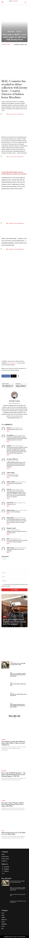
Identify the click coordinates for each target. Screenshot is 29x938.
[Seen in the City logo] (14, 2)
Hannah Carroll (11, 528)
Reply (8, 431)
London (11, 662)
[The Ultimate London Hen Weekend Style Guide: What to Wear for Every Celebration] (14, 729)
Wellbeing (11, 31)
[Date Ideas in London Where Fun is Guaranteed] (5, 696)
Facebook (6, 866)
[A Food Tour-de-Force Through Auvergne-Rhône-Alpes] (5, 665)
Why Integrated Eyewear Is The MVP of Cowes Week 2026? (13, 833)
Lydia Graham (10, 472)
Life (4, 616)
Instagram (6, 869)
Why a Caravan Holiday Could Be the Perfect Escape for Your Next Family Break (18, 675)
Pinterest (6, 871)
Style (2, 830)
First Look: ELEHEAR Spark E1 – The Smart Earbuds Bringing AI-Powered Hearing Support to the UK (13, 774)
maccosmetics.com (13, 363)
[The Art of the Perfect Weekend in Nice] (5, 685)
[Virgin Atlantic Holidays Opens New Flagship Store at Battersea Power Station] (5, 706)
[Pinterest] (2, 871)
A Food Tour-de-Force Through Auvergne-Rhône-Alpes (17, 664)
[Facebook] (2, 867)
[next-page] (25, 597)
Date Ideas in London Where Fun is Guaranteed (18, 694)
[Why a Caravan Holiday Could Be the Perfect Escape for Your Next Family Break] (5, 675)
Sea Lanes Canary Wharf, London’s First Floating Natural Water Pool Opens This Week (12, 804)
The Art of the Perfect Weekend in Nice (18, 684)
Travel (11, 672)
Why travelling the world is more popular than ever (7, 386)
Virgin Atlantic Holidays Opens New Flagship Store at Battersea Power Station (17, 706)
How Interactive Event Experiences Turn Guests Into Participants (14, 621)
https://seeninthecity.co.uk (14, 403)
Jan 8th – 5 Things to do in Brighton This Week (21, 386)
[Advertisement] (14, 63)
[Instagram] (2, 869)
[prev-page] (22, 597)
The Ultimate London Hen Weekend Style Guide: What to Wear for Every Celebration (13, 743)
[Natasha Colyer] (14, 395)
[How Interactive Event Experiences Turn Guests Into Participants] (14, 610)
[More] (18, 376)
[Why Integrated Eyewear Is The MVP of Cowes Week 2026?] (14, 820)
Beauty (19, 31)
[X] (2, 873)
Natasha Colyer (6, 44)
